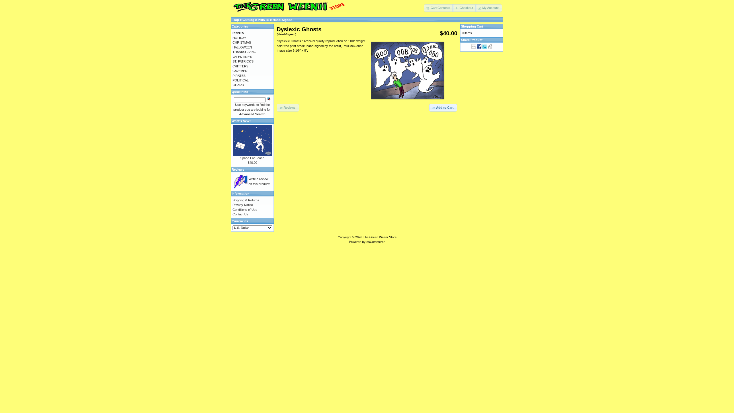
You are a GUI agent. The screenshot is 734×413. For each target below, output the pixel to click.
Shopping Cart (472, 26)
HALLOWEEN (242, 47)
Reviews (238, 169)
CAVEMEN (240, 71)
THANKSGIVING (244, 52)
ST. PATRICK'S (243, 61)
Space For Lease (252, 158)
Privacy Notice (243, 204)
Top (236, 20)
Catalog (248, 20)
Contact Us (240, 214)
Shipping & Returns (246, 200)
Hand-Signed (282, 20)
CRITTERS (240, 66)
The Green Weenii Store (380, 237)
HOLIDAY (239, 38)
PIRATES (239, 75)
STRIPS (238, 85)
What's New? (241, 121)
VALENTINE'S (242, 57)
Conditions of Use (245, 209)
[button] (439, 8)
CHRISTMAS (242, 42)
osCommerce (375, 241)
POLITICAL (241, 80)
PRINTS (263, 20)
